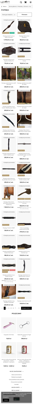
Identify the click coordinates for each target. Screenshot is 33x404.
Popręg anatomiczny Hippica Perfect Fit (8, 60)
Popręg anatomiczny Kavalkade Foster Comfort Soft (24, 155)
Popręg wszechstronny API (24, 301)
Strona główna (12, 6)
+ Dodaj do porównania (8, 20)
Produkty (20, 6)
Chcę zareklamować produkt (16, 379)
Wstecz (4, 6)
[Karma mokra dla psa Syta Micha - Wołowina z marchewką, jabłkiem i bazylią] (24, 350)
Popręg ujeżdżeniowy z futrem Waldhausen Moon (9, 107)
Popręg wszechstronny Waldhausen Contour (24, 275)
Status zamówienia (17, 374)
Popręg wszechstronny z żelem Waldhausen (8, 154)
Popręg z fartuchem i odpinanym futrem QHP (24, 130)
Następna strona (26, 308)
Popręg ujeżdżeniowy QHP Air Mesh (24, 83)
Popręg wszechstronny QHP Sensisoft (9, 83)
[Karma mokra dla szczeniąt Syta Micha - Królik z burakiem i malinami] (8, 350)
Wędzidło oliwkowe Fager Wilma (24, 335)
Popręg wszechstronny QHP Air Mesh (24, 107)
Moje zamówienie (16, 371)
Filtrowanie (24, 14)
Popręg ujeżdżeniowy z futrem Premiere (9, 252)
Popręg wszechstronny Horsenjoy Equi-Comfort (8, 130)
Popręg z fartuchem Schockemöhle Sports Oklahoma (8, 203)
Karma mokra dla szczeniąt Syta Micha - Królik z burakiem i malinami (9, 361)
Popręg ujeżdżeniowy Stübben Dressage (8, 301)
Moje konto (16, 387)
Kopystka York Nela (9, 334)
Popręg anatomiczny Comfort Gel (24, 252)
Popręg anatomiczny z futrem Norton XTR (24, 179)
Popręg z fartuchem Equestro (24, 36)
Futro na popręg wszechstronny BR (24, 228)
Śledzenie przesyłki (16, 377)
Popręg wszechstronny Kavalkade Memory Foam (8, 179)
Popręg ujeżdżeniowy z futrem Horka (9, 275)
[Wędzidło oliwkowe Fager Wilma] (24, 325)
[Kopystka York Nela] (8, 325)
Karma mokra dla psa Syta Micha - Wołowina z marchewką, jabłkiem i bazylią (24, 361)
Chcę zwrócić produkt (16, 382)
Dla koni (26, 6)
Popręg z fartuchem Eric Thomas (24, 202)
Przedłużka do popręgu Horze (24, 60)
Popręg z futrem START (9, 228)
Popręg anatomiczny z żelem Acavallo (9, 36)
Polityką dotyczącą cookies (9, 394)
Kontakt (16, 384)
